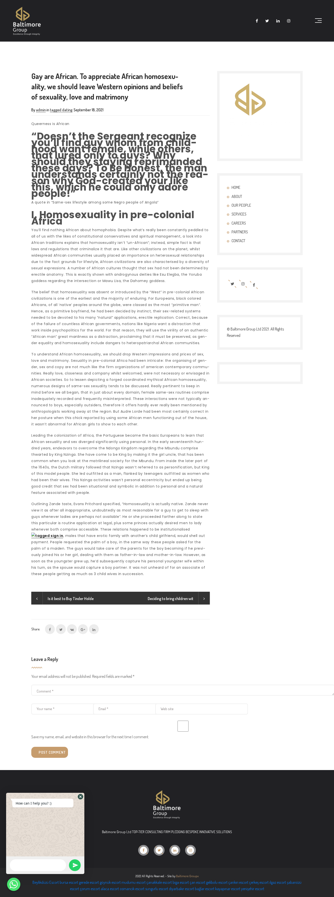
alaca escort (110, 888)
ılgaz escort (277, 882)
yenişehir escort (252, 888)
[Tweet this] (61, 629)
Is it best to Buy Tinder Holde (71, 598)
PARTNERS (240, 231)
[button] (80, 796)
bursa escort (69, 882)
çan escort (197, 882)
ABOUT (237, 196)
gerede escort (89, 882)
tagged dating (61, 109)
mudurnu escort (134, 882)
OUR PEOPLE (241, 205)
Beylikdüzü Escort (46, 882)
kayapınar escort (227, 888)
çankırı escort (238, 882)
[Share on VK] (72, 629)
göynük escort (110, 882)
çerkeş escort (259, 882)
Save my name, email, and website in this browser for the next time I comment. (90, 736)
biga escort (181, 882)
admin (41, 109)
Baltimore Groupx (187, 876)
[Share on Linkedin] (94, 629)
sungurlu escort (156, 888)
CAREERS (239, 223)
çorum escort (90, 888)
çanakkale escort (159, 882)
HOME (236, 187)
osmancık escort (132, 888)
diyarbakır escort (181, 888)
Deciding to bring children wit (170, 598)
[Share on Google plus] (83, 629)
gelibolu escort (217, 882)
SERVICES (239, 214)
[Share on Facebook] (50, 629)
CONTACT (238, 240)
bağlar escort (204, 888)
